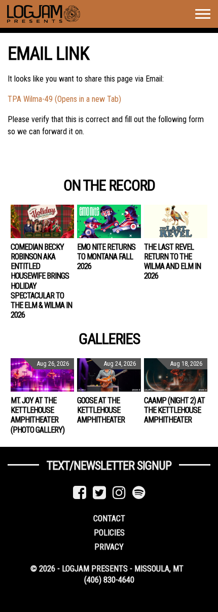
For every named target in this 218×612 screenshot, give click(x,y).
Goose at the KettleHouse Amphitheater (101, 410)
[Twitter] (99, 493)
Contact (109, 518)
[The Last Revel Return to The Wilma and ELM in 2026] (175, 221)
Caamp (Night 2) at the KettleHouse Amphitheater (174, 410)
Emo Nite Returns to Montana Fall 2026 (106, 256)
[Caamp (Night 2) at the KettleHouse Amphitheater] (175, 375)
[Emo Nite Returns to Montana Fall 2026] (108, 221)
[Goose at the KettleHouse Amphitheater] (108, 375)
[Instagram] (119, 493)
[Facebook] (79, 493)
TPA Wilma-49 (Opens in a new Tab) (64, 99)
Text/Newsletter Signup (109, 465)
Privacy (109, 547)
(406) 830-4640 (109, 580)
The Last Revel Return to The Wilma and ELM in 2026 (172, 261)
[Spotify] (139, 493)
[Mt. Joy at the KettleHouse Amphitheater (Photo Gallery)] (42, 375)
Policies (109, 533)
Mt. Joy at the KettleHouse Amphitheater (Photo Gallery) (37, 415)
